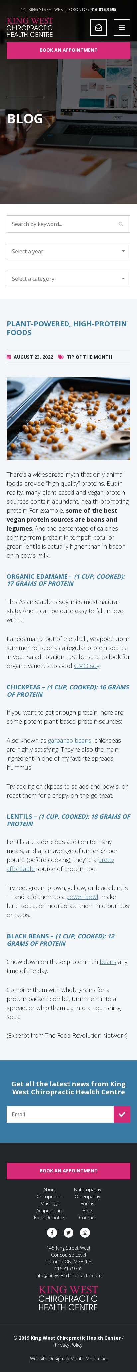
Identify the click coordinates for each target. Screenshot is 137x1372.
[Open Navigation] (122, 27)
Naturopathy (87, 1189)
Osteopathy (87, 1196)
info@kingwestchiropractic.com (68, 1275)
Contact (87, 1217)
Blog (87, 1210)
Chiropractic (50, 1196)
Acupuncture (49, 1210)
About (49, 1189)
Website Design (46, 1358)
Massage (49, 1203)
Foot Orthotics (49, 1217)
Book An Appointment (69, 50)
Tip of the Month (89, 357)
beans (108, 962)
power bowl (82, 897)
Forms (87, 1203)
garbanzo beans (69, 740)
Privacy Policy (68, 1345)
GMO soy (86, 666)
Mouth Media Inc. (88, 1358)
